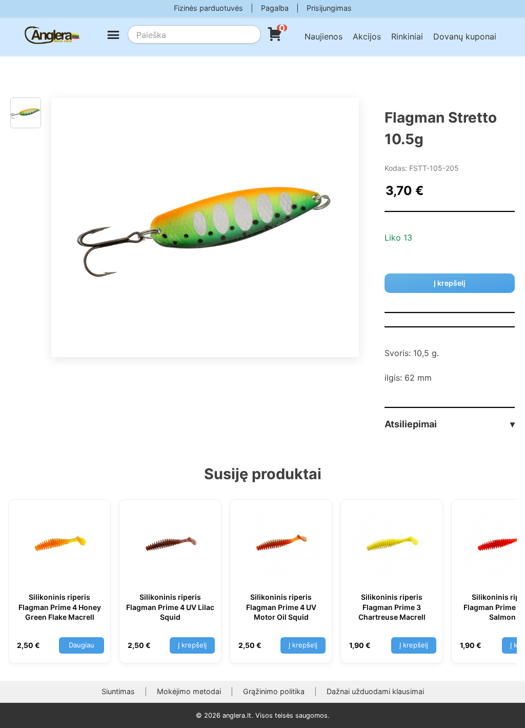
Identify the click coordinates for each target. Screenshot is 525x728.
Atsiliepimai (450, 424)
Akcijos (367, 36)
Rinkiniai (407, 36)
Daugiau (81, 645)
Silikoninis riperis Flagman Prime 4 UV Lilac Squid (170, 607)
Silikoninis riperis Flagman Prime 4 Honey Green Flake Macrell (59, 607)
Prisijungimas (329, 8)
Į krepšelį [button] (192, 645)
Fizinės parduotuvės (208, 8)
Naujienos (323, 36)
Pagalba (275, 8)
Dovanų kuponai (464, 36)
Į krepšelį (450, 283)
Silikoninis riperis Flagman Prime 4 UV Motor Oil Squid (281, 607)
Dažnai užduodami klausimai (375, 691)
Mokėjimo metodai (189, 691)
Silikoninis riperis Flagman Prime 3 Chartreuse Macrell (392, 607)
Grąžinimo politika (274, 691)
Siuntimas (118, 691)
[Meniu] (113, 36)
